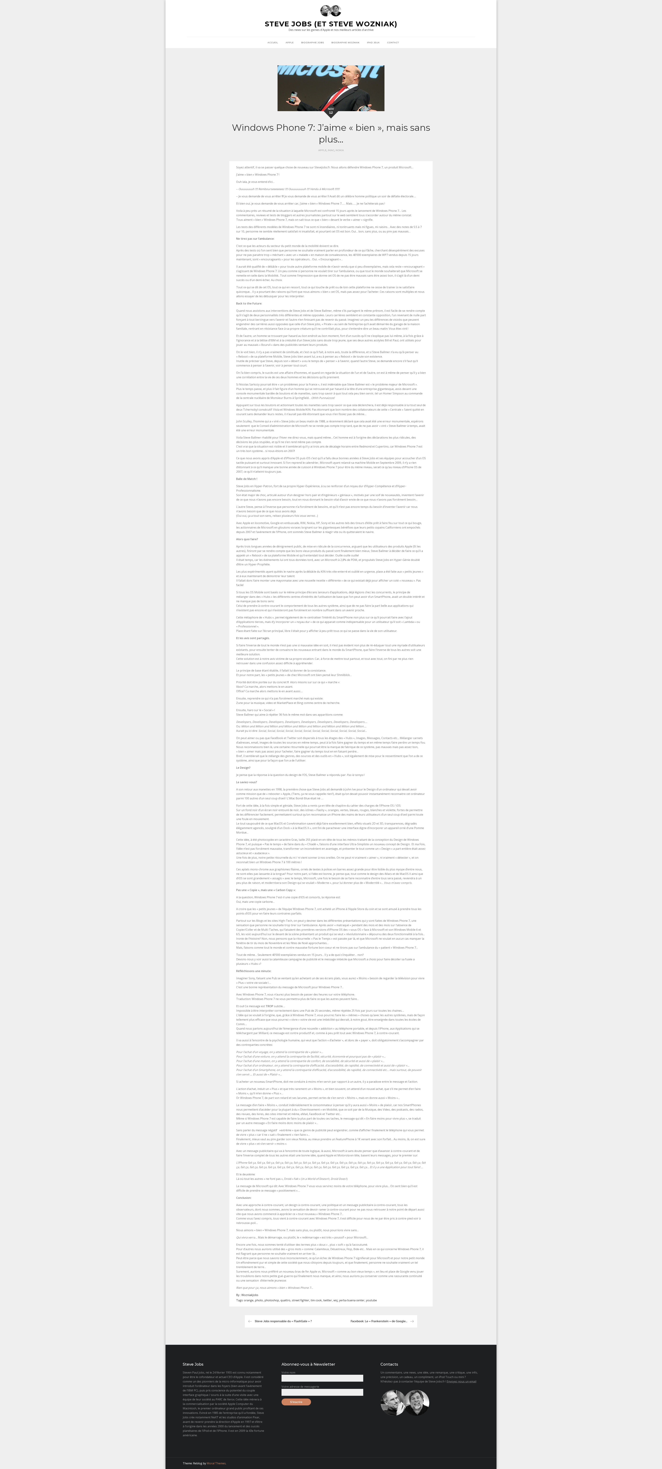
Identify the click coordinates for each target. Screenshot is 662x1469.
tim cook (316, 1300)
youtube (371, 1300)
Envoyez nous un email (461, 1381)
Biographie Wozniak (345, 42)
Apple (290, 42)
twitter (327, 1300)
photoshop (271, 1300)
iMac (331, 150)
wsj (335, 1300)
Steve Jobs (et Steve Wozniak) (331, 24)
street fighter (300, 1300)
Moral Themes (216, 1463)
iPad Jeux (373, 42)
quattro (285, 1300)
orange (248, 1300)
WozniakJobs (249, 1295)
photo (259, 1300)
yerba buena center (351, 1300)
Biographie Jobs (312, 42)
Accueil (273, 42)
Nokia (340, 150)
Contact (393, 42)
